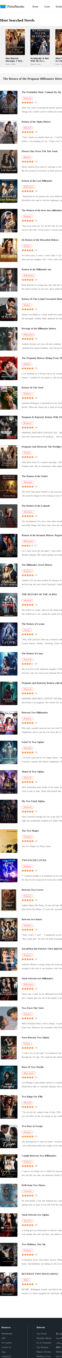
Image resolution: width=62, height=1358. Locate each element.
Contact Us (6, 1347)
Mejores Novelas (44, 1352)
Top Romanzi (42, 1347)
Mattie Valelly (11, 64)
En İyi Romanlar (44, 1343)
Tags (3, 1352)
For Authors (7, 1343)
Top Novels (41, 1334)
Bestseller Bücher (44, 1338)
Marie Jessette (35, 64)
